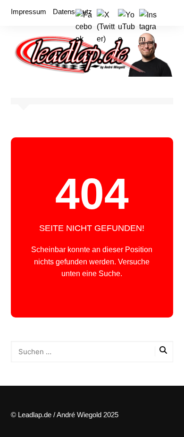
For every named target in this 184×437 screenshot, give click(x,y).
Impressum (28, 12)
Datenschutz (72, 12)
